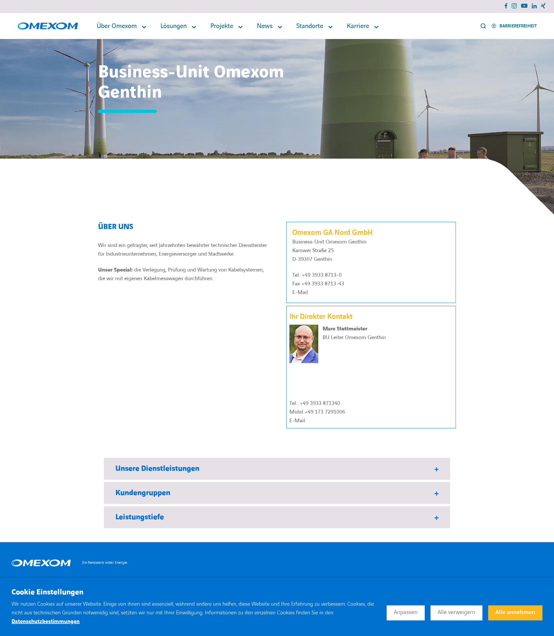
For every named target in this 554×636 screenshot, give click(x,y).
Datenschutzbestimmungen (46, 621)
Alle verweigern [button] (456, 612)
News (265, 26)
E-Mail (300, 292)
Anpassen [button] (406, 612)
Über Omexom (117, 26)
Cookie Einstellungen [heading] (47, 592)
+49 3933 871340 (320, 403)
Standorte (309, 26)
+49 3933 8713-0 (322, 275)
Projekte (221, 26)
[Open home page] (47, 26)
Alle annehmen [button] (515, 612)
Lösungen (173, 26)
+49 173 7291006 (325, 412)
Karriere (358, 26)
